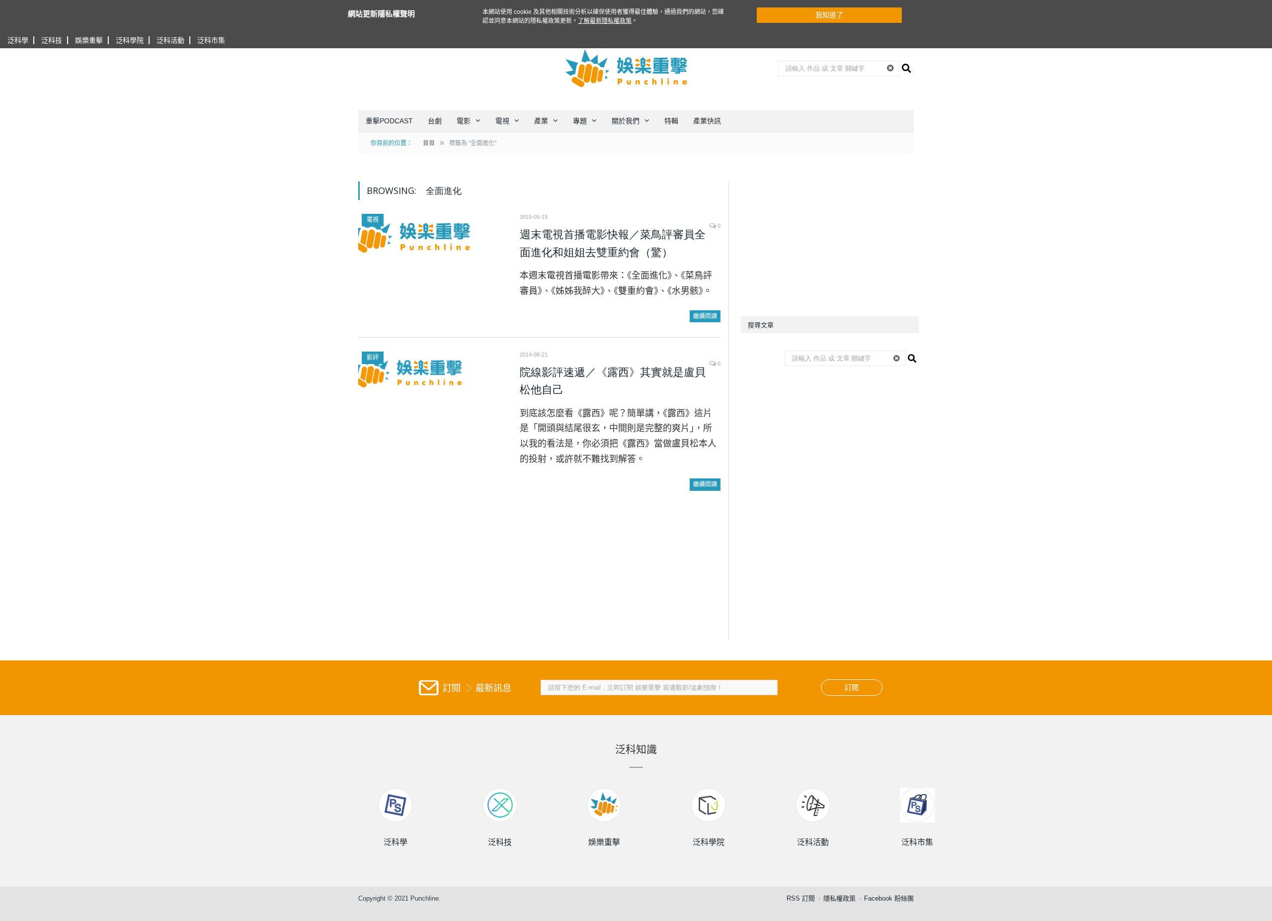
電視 (502, 121)
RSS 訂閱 (801, 898)
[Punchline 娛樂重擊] (627, 68)
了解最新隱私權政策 (605, 20)
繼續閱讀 (705, 316)
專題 (580, 121)
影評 (373, 357)
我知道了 (829, 15)
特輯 (671, 121)
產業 (541, 121)
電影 (464, 121)
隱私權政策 (839, 898)
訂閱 (852, 687)
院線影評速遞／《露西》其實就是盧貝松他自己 (613, 381)
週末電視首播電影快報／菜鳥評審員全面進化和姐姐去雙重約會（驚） (613, 243)
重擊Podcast (389, 121)
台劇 (435, 121)
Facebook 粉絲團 (889, 898)
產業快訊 (707, 121)
